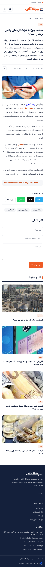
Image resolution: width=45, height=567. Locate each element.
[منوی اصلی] (4, 9)
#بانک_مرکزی (37, 210)
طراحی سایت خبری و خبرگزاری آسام (29, 563)
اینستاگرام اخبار (35, 520)
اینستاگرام (36, 512)
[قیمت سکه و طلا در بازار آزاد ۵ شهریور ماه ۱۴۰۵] (22, 429)
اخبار (36, 18)
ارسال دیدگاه (35, 265)
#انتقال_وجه (10, 210)
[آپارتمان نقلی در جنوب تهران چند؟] (22, 298)
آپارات (38, 516)
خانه (41, 18)
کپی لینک (10, 199)
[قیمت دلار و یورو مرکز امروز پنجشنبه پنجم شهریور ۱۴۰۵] (22, 385)
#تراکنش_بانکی (23, 210)
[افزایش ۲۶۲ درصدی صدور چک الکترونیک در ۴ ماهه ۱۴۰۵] (22, 340)
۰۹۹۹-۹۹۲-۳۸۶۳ (29, 549)
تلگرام (39, 199)
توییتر (30, 199)
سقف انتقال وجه (26, 108)
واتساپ (21, 199)
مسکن (40, 316)
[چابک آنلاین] (34, 9)
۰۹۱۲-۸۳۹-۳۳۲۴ (31, 545)
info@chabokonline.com (29, 538)
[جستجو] (10, 9)
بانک (40, 24)
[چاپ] (4, 68)
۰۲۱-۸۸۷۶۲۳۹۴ (28, 542)
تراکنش (21, 144)
